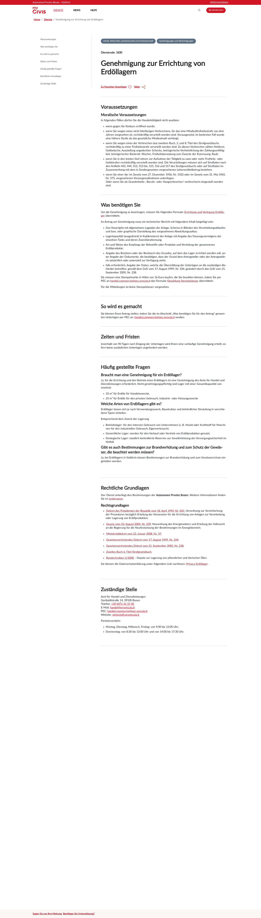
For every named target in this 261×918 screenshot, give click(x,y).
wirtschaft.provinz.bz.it (125, 615)
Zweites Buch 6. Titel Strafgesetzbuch (128, 552)
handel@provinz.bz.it (122, 607)
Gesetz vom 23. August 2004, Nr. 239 (128, 524)
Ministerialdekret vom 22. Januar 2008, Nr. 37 (133, 534)
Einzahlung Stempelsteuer (182, 281)
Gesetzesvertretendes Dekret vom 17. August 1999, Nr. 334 (142, 540)
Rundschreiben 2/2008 (120, 558)
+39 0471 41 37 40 (122, 604)
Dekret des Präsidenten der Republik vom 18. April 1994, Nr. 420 (145, 511)
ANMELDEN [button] (217, 10)
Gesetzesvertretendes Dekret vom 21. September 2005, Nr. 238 (144, 546)
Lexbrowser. (116, 499)
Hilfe (93, 10)
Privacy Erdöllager (197, 564)
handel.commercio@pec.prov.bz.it (130, 281)
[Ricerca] (199, 10)
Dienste (58, 10)
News (76, 10)
